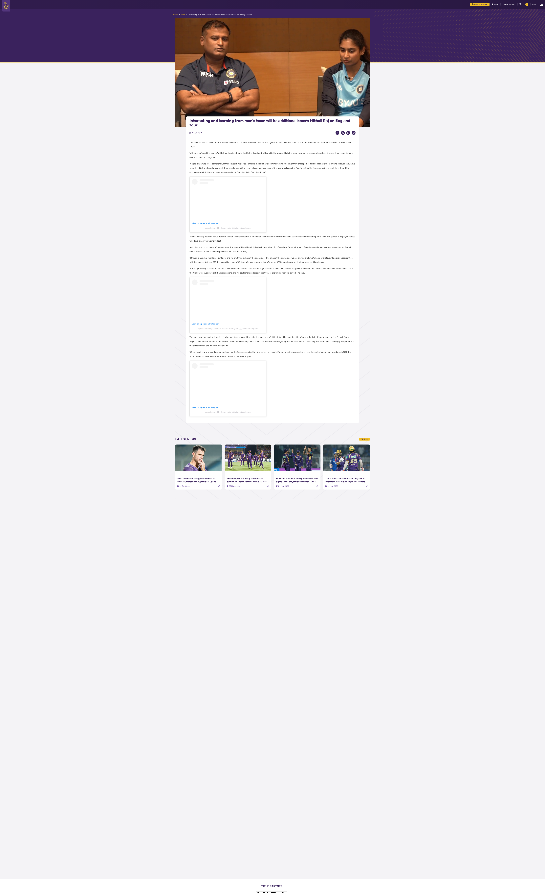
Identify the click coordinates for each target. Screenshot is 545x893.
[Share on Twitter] (343, 133)
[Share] (219, 486)
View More (364, 439)
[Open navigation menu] (541, 4)
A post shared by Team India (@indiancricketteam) (228, 228)
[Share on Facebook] (337, 133)
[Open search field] (521, 4)
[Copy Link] (354, 133)
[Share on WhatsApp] (348, 133)
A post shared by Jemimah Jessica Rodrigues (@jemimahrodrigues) (227, 328)
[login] (526, 4)
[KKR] (6, 5)
